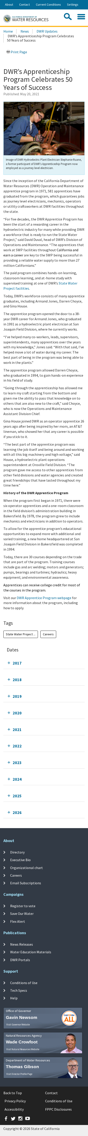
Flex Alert (17, 921)
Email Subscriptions (25, 883)
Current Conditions (48, 4)
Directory (17, 852)
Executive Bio (20, 860)
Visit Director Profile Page (19, 1074)
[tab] (44, 663)
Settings (72, 4)
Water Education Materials (30, 952)
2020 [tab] (17, 713)
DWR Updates (47, 31)
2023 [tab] (17, 762)
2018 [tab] (17, 679)
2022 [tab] (17, 746)
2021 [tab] (17, 729)
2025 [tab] (17, 795)
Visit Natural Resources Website (22, 1049)
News (25, 31)
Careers (48, 634)
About (9, 4)
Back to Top (12, 1093)
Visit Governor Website (18, 1024)
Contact (24, 4)
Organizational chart (26, 867)
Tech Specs (18, 990)
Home (8, 31)
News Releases (21, 944)
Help (14, 998)
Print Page (18, 52)
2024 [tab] (17, 779)
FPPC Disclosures (58, 1109)
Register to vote (22, 906)
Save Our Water (22, 913)
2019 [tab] (17, 696)
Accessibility (14, 1109)
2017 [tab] (17, 663)
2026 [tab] (17, 812)
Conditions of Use (23, 982)
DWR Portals (20, 959)
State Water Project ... (20, 634)
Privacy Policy (15, 1101)
